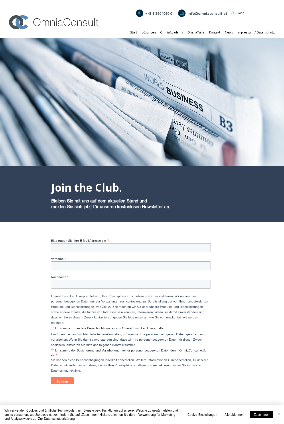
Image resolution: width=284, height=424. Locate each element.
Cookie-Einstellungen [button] (202, 414)
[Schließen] (278, 414)
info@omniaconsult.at (207, 13)
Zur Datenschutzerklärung (56, 418)
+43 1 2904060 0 (158, 13)
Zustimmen (262, 414)
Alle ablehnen (234, 414)
